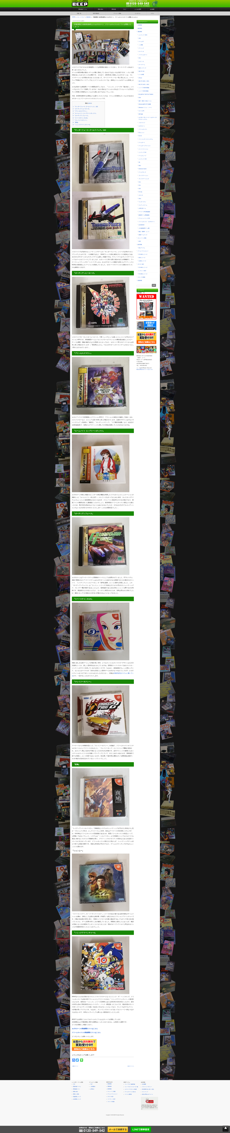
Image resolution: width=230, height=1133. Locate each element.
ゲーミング (141, 48)
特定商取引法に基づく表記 (148, 1089)
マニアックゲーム (143, 205)
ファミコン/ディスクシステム (146, 139)
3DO (140, 38)
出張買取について (77, 1099)
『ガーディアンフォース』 (81, 115)
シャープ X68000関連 (144, 87)
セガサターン (142, 126)
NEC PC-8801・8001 (144, 81)
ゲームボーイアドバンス (144, 145)
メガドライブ (142, 122)
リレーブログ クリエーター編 (131, 1086)
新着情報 (140, 280)
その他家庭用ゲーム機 (144, 228)
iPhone (140, 78)
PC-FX (140, 135)
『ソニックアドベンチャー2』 (82, 124)
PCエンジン (141, 132)
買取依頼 (114, 9)
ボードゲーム (142, 64)
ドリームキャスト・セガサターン (147, 221)
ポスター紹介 (141, 264)
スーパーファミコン (143, 149)
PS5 (140, 58)
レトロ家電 (141, 74)
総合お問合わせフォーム (147, 1094)
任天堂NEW (141, 225)
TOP (74, 1084)
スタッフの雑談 (141, 277)
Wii (139, 162)
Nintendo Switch (143, 168)
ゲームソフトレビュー (143, 251)
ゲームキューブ (142, 155)
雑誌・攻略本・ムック (144, 231)
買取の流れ (100, 9)
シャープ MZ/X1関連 (143, 91)
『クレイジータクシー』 (80, 120)
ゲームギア (141, 41)
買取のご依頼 (76, 1094)
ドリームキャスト (143, 129)
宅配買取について (77, 1096)
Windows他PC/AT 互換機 (145, 104)
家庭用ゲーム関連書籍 (144, 215)
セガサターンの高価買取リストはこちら (85, 1028)
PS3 (140, 182)
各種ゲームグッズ (143, 234)
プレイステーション (143, 175)
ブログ (124, 9)
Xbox (140, 198)
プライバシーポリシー (147, 1086)
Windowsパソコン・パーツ (145, 107)
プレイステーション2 (144, 178)
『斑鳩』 (76, 122)
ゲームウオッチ (142, 172)
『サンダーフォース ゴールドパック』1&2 (85, 106)
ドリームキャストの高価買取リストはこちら (86, 1032)
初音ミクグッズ (142, 68)
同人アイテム (142, 248)
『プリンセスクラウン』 (80, 111)
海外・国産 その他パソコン (145, 101)
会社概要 (152, 9)
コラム (152, 13)
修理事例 (140, 28)
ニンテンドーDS (143, 159)
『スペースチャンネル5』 (80, 118)
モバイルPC (141, 110)
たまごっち (141, 61)
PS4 (140, 185)
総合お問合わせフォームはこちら (145, 369)
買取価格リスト (76, 1089)
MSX (140, 97)
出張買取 (140, 25)
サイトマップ (145, 1091)
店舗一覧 (79, 13)
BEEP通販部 (96, 13)
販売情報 (140, 244)
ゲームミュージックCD (144, 218)
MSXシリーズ (142, 257)
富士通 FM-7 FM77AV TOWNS (146, 94)
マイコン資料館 (128, 1094)
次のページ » (131, 1066)
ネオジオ (141, 195)
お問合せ (92, 1089)
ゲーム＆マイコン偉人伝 (130, 1091)
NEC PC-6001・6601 (144, 84)
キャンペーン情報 (142, 238)
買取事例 (140, 31)
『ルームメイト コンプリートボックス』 (85, 113)
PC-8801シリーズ (143, 254)
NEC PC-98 (141, 71)
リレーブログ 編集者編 (130, 1084)
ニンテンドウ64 (142, 152)
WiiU (140, 165)
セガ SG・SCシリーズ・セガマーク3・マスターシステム (148, 118)
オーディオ (141, 51)
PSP (140, 188)
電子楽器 (141, 114)
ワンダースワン (142, 201)
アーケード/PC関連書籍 (144, 211)
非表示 (89, 103)
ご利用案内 (92, 1086)
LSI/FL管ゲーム (142, 208)
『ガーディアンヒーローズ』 (81, 109)
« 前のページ (75, 1066)
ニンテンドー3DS (143, 35)
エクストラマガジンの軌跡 (131, 1089)
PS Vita (140, 192)
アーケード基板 (117, 13)
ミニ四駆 (141, 45)
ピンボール (137, 13)
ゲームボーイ (142, 142)
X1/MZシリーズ (142, 261)
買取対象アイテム (82, 9)
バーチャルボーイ (143, 54)
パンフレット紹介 (142, 270)
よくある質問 (138, 9)
